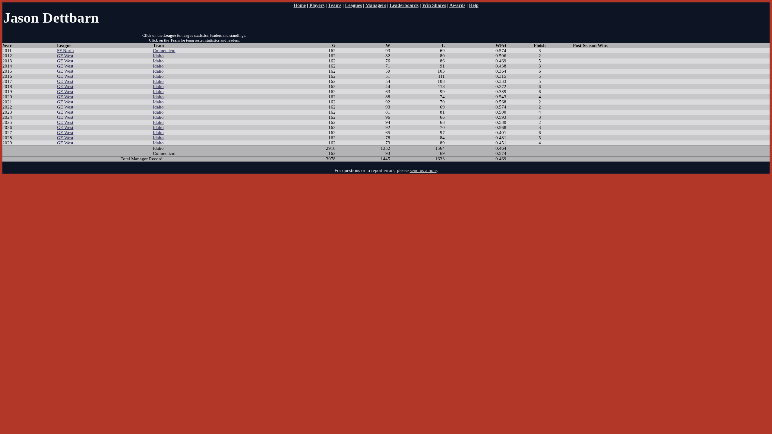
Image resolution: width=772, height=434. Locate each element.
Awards (457, 5)
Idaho (158, 55)
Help (474, 5)
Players (316, 5)
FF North (65, 50)
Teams (334, 5)
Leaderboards (404, 5)
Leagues (353, 5)
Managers (375, 5)
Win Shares (434, 5)
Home (300, 5)
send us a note (423, 170)
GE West (65, 55)
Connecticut (164, 50)
